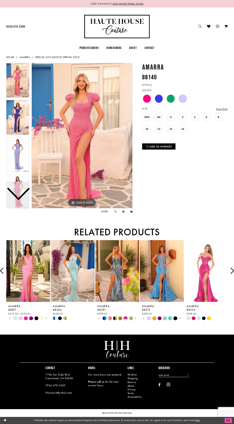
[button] (217, 27)
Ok (228, 420)
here (197, 420)
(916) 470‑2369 (55, 385)
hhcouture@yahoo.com (58, 392)
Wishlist (132, 374)
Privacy (132, 389)
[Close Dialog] (5, 420)
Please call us (96, 381)
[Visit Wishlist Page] (209, 27)
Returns (132, 382)
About (131, 385)
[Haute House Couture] (117, 26)
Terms (131, 393)
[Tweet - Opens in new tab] (115, 211)
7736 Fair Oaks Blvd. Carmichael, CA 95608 (59, 376)
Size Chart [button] (222, 109)
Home (10, 57)
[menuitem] (15, 27)
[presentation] (28, 271)
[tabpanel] (82, 135)
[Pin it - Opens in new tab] (123, 211)
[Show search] (200, 27)
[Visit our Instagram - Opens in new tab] (168, 385)
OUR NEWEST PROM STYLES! (128, 3)
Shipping (133, 378)
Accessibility (135, 396)
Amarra (24, 57)
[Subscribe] (187, 375)
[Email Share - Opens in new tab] (131, 212)
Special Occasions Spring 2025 (57, 57)
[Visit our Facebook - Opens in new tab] (159, 385)
